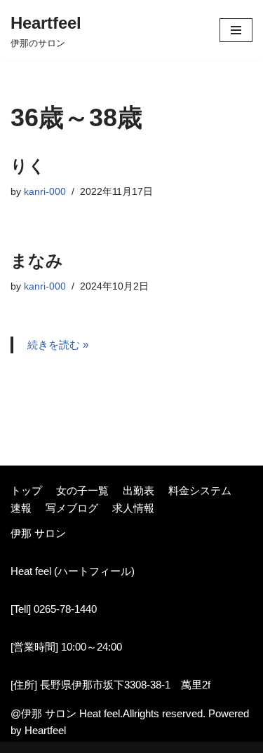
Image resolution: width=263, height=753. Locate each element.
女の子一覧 (82, 490)
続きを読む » (57, 345)
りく (28, 165)
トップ (26, 490)
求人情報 (133, 508)
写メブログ (72, 508)
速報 (21, 508)
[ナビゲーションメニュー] (236, 30)
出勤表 (138, 490)
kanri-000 (45, 191)
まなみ (37, 260)
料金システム (199, 490)
